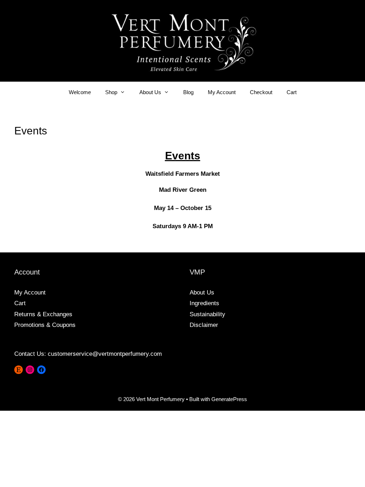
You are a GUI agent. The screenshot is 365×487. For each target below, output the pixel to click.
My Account (222, 92)
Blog (188, 92)
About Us (150, 92)
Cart (292, 92)
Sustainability (207, 314)
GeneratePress (229, 399)
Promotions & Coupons (45, 325)
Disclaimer (204, 325)
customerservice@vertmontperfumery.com (105, 353)
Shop (111, 92)
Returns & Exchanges (43, 314)
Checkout (261, 92)
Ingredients (204, 303)
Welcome (80, 92)
